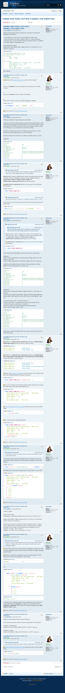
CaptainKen (49, 26)
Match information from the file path (14, 406)
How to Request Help (22, 111)
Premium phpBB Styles (37, 680)
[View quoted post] (18, 170)
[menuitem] (12, 11)
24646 (50, 86)
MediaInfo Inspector (18, 80)
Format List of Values (17, 373)
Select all (9, 51)
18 (49, 28)
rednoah (48, 83)
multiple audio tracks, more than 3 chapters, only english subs (28, 19)
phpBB (27, 678)
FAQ (14, 111)
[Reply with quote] (42, 27)
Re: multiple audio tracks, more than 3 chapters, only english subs (15, 76)
